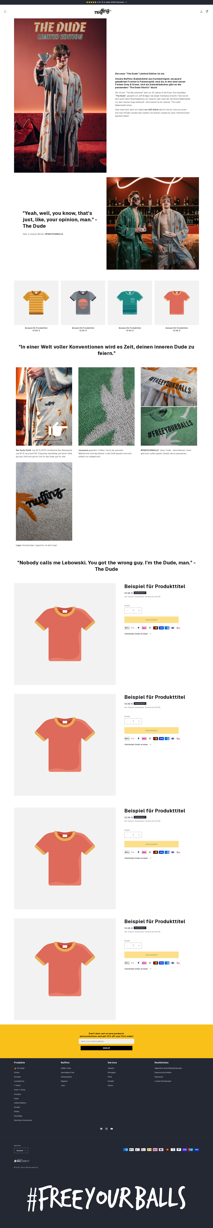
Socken (17, 1107)
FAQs (110, 1077)
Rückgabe (112, 1072)
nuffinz (22, 1167)
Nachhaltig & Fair (67, 1072)
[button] (5, 11)
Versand (111, 1068)
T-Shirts (17, 1085)
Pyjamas (17, 1094)
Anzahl (127, 606)
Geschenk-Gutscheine (23, 1120)
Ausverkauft (151, 620)
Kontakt (111, 1081)
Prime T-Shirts (19, 1090)
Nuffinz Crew (66, 1068)
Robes (16, 1111)
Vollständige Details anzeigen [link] (136, 634)
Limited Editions (20, 1103)
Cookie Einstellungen (163, 1081)
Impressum (159, 1077)
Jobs (63, 1085)
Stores (110, 1085)
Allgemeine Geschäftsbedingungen (168, 1068)
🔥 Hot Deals (19, 1068)
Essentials (18, 1116)
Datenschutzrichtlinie (163, 1072)
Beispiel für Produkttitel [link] (36, 328)
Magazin (64, 1081)
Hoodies (17, 1077)
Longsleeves (19, 1081)
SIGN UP (106, 1048)
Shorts (16, 1072)
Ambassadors (66, 1077)
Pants (16, 1098)
